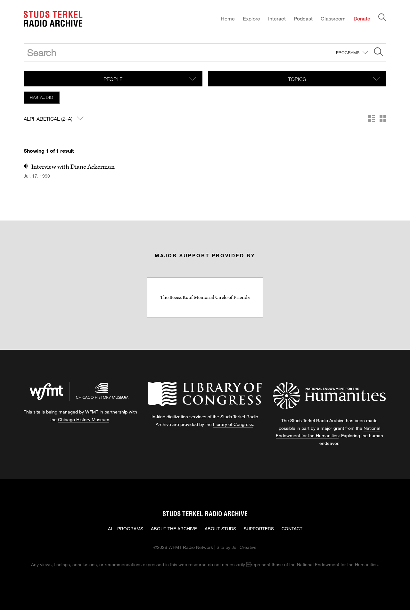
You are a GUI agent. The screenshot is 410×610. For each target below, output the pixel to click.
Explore (251, 18)
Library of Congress (233, 424)
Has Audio (41, 97)
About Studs (220, 528)
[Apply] (378, 52)
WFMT (91, 411)
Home (228, 18)
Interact (277, 18)
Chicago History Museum (83, 419)
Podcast (303, 18)
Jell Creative (244, 547)
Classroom (333, 18)
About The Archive (174, 528)
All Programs (125, 528)
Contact (292, 528)
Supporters (259, 528)
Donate (362, 18)
